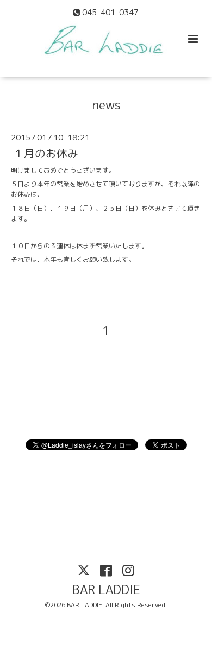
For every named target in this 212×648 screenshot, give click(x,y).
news (106, 104)
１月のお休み (45, 153)
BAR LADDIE (106, 589)
